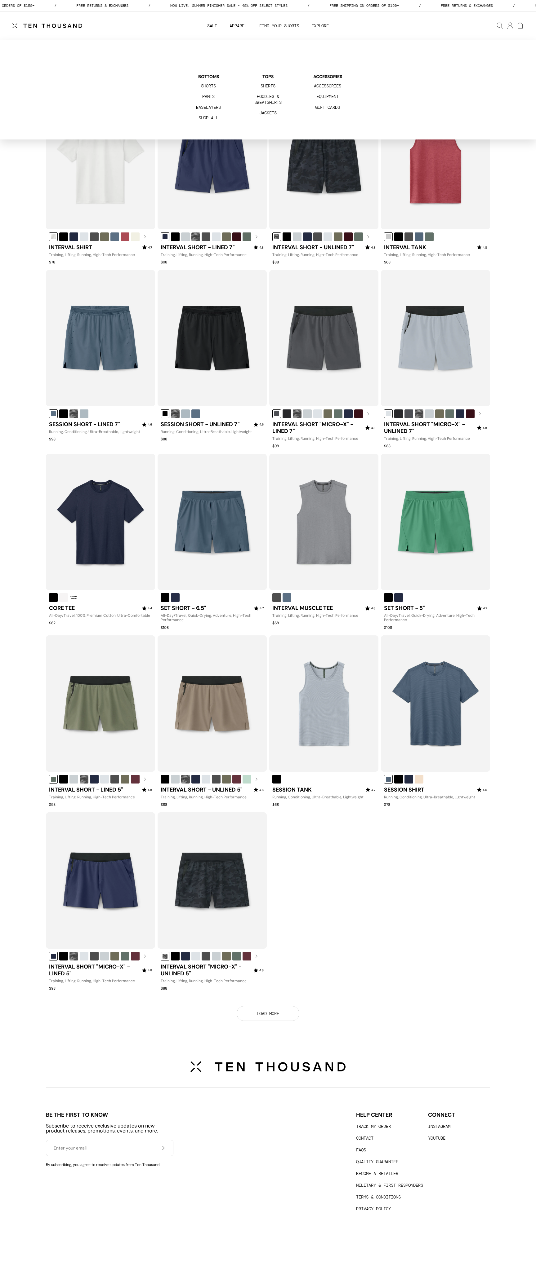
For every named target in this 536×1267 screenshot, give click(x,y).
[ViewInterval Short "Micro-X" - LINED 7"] (323, 338)
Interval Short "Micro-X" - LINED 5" (89, 970)
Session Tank (292, 790)
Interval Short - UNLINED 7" (313, 247)
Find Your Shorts (279, 26)
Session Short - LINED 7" (84, 424)
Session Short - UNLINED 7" (200, 424)
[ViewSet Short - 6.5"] (212, 522)
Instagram (439, 1126)
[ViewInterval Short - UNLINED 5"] (212, 703)
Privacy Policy (373, 1209)
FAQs (361, 1150)
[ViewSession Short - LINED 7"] (100, 338)
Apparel (238, 26)
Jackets (268, 113)
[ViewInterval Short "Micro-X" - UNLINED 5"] (212, 880)
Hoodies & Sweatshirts (268, 99)
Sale (212, 26)
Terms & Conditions (378, 1197)
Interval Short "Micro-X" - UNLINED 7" (424, 428)
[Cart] (520, 25)
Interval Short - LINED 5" (86, 790)
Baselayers (208, 107)
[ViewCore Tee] (100, 522)
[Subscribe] (162, 1148)
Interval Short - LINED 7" (198, 247)
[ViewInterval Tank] (435, 161)
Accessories (327, 86)
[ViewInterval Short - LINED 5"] (100, 703)
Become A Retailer (377, 1173)
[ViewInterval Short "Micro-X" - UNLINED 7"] (435, 338)
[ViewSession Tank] (323, 703)
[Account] (510, 25)
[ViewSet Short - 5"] (435, 522)
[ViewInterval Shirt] (100, 161)
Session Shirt (404, 790)
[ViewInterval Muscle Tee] (323, 522)
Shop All (208, 118)
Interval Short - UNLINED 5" (202, 790)
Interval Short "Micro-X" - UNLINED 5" (201, 970)
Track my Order (373, 1126)
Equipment (327, 96)
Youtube (436, 1138)
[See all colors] (145, 236)
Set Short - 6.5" (183, 608)
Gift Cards (327, 107)
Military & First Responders (389, 1185)
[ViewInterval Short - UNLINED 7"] (323, 161)
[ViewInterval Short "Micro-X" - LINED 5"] (100, 880)
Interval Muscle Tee (302, 608)
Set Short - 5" (404, 608)
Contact (364, 1138)
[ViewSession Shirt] (435, 703)
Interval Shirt (70, 247)
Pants (208, 96)
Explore (320, 26)
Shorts (208, 86)
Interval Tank (405, 247)
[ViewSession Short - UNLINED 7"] (212, 338)
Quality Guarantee (377, 1161)
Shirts (268, 86)
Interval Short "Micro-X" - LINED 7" (312, 428)
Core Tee (62, 608)
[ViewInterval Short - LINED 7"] (212, 161)
